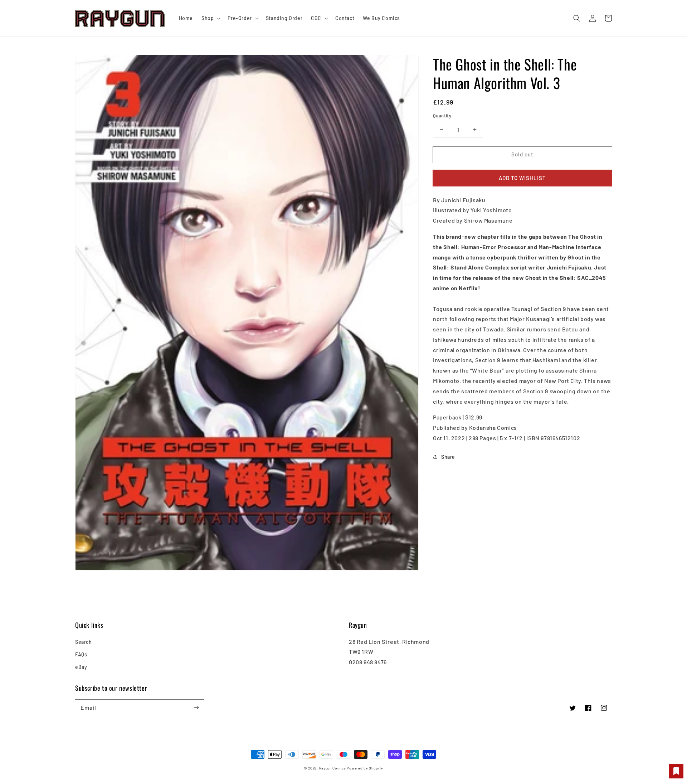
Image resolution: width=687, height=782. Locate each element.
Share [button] (448, 457)
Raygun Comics (332, 768)
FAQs (81, 654)
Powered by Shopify (365, 768)
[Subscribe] (196, 707)
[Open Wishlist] (676, 771)
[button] (577, 18)
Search (83, 642)
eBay (81, 667)
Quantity (442, 115)
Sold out (522, 154)
